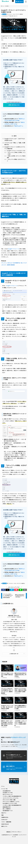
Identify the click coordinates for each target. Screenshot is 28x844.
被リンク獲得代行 (7, 808)
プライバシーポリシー (17, 831)
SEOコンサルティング (7, 794)
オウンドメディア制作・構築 (9, 799)
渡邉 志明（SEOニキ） (14, 615)
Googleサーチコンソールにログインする (16, 150)
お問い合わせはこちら (14, 105)
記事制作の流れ (4, 817)
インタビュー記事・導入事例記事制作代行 (12, 796)
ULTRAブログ (4, 819)
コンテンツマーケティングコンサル (10, 798)
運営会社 (8, 831)
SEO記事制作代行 (7, 791)
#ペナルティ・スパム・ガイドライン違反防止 (15, 14)
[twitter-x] (14, 650)
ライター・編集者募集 (6, 822)
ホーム (2, 786)
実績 (2, 815)
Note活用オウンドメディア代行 (10, 803)
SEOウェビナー (18, 126)
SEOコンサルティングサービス (14, 123)
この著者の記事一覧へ (14, 653)
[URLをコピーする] (25, 590)
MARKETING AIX (5, 824)
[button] (3, 590)
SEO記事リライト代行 (8, 792)
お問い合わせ (20, 1)
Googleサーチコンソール (13, 248)
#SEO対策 (4, 14)
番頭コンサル (4, 826)
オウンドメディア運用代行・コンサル (11, 801)
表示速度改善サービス (8, 810)
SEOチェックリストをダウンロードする (14, 119)
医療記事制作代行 (7, 807)
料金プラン (3, 813)
